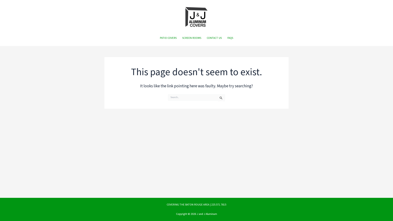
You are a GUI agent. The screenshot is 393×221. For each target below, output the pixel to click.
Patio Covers (168, 38)
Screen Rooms (191, 38)
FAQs (230, 38)
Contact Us (214, 38)
